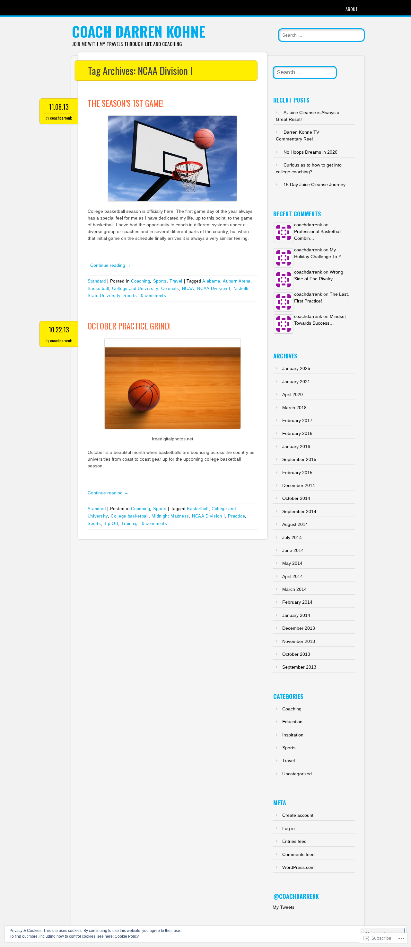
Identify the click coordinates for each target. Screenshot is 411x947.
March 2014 (294, 589)
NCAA (188, 288)
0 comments (153, 295)
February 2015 (297, 472)
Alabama (211, 281)
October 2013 (296, 654)
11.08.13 (59, 107)
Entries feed (294, 841)
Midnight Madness (170, 516)
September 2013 (299, 667)
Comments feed (298, 854)
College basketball (130, 516)
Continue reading (110, 265)
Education (292, 721)
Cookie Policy (127, 936)
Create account (297, 815)
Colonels (170, 288)
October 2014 (296, 498)
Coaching (140, 281)
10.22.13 (58, 329)
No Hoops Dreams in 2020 (310, 152)
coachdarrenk (61, 118)
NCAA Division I (213, 288)
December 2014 (298, 485)
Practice (236, 516)
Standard (97, 281)
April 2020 (292, 394)
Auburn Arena (236, 281)
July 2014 (292, 537)
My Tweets (283, 907)
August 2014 (295, 524)
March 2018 (294, 407)
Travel (176, 281)
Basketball (98, 288)
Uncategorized (297, 773)
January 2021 (296, 381)
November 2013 (298, 641)
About (351, 8)
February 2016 (297, 433)
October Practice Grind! (129, 326)
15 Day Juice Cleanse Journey (314, 184)
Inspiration (292, 734)
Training (129, 523)
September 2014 (299, 511)
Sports (160, 281)
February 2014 (297, 602)
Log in (288, 828)
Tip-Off (111, 523)
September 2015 (299, 459)
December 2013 (298, 628)
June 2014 (293, 550)
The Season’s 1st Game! (126, 103)
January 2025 (296, 368)
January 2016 (296, 446)
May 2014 (292, 563)
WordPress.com (298, 867)
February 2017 (297, 420)
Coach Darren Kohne (138, 31)
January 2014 (296, 615)
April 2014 (292, 576)
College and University (135, 288)
